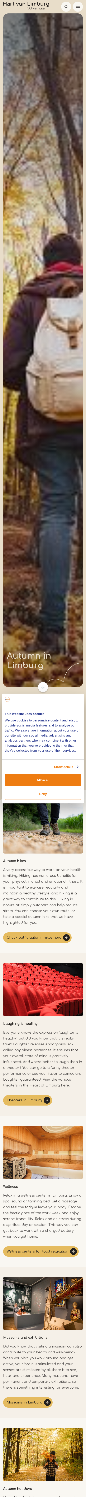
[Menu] (78, 7)
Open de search (66, 7)
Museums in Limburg (24, 1402)
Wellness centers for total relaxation (37, 1251)
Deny (43, 793)
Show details (63, 766)
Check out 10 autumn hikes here (34, 938)
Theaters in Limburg (24, 1100)
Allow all (43, 780)
